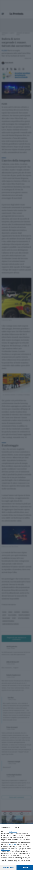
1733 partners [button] (13, 832)
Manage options (8, 867)
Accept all (25, 867)
